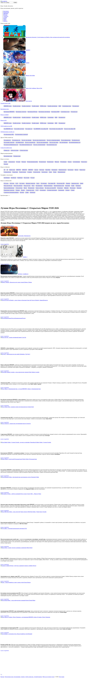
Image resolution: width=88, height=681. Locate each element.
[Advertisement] (44, 662)
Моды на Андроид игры (48, 676)
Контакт (2, 676)
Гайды (4, 19)
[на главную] (4, 1)
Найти (15, 2)
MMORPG (5, 13)
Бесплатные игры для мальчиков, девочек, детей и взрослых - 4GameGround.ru (23, 676)
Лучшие (5, 17)
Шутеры (5, 14)
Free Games (61, 676)
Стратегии (5, 16)
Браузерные (6, 11)
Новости (5, 21)
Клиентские (6, 12)
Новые (4, 18)
